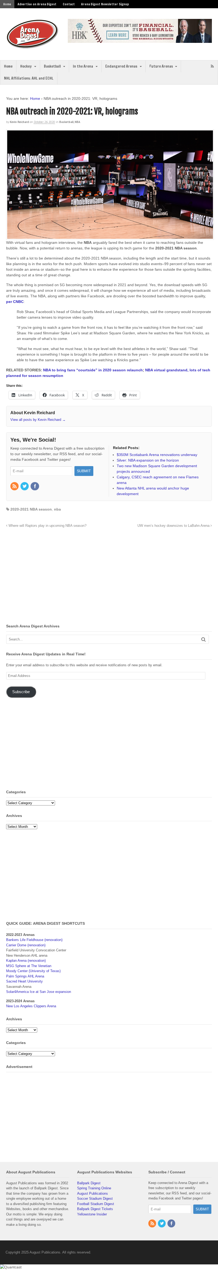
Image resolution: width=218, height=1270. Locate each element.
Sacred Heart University (24, 981)
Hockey (26, 66)
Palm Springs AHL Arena (25, 976)
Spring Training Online (94, 1188)
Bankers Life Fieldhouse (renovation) (34, 940)
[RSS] (14, 486)
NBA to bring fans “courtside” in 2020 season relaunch (93, 370)
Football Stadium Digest (95, 1204)
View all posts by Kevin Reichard (38, 420)
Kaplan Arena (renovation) (26, 961)
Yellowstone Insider (92, 1214)
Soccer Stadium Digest (95, 1199)
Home (7, 4)
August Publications (92, 1193)
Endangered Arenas (121, 66)
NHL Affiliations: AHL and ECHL (28, 78)
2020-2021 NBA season (31, 509)
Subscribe (21, 692)
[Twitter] (25, 486)
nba (57, 509)
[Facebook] (35, 486)
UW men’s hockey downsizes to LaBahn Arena (174, 526)
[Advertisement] (50, 577)
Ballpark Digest (88, 1183)
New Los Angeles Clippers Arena (31, 1006)
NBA (77, 122)
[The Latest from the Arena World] (32, 46)
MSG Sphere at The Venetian (28, 966)
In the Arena (83, 66)
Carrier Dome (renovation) (25, 945)
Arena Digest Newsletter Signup (105, 4)
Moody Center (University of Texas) (33, 971)
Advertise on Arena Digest (37, 4)
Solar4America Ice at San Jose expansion (38, 992)
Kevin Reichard (19, 122)
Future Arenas (161, 66)
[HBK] (140, 40)
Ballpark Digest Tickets (95, 1209)
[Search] (203, 639)
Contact (69, 4)
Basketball (52, 66)
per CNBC (15, 301)
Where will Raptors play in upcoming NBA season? (46, 526)
